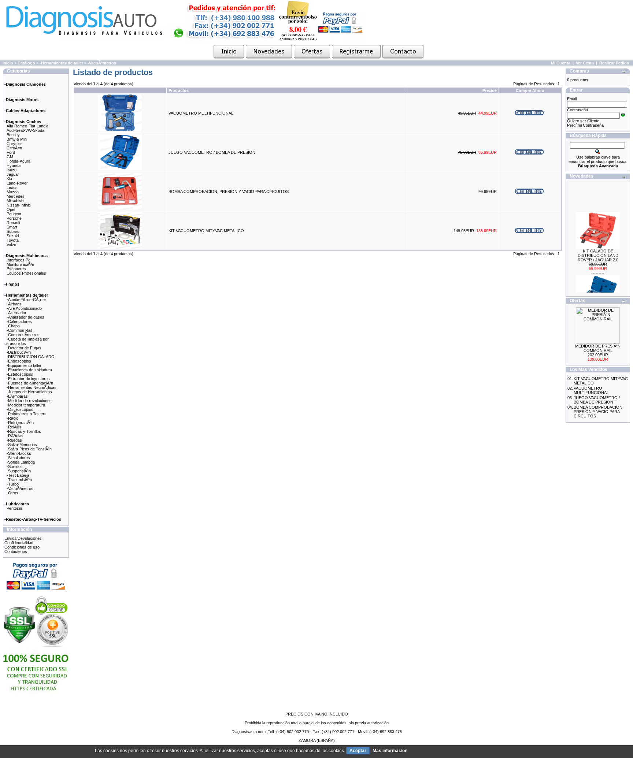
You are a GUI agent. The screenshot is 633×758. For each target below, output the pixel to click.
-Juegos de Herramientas (29, 392)
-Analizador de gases (25, 317)
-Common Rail (19, 330)
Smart (12, 227)
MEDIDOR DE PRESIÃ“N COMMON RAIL (598, 348)
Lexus (12, 187)
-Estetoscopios (20, 374)
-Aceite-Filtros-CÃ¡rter (26, 299)
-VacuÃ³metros (102, 63)
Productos (179, 90)
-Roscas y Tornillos (24, 431)
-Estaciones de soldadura (29, 370)
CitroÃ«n (14, 148)
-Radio (12, 418)
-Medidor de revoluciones (29, 400)
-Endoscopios (19, 361)
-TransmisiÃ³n (19, 480)
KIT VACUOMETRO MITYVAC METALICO (206, 230)
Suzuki (13, 236)
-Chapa (13, 326)
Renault (13, 222)
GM (10, 157)
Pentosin (14, 508)
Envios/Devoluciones (23, 538)
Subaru (13, 231)
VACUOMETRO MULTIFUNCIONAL (201, 113)
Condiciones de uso (22, 547)
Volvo (11, 244)
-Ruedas (14, 440)
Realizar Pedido (614, 63)
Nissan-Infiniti (18, 205)
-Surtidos (15, 466)
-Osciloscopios (20, 409)
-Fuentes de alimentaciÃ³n (30, 383)
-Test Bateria (18, 475)
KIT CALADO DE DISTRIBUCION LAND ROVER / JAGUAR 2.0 (598, 250)
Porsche (14, 218)
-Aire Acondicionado (24, 308)
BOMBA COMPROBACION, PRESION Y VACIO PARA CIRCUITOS (229, 191)
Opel (11, 209)
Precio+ (489, 90)
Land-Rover (17, 183)
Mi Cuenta (560, 63)
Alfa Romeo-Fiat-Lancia (27, 126)
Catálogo (26, 63)
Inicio (8, 63)
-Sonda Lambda (21, 462)
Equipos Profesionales (26, 273)
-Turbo (13, 484)
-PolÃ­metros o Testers (27, 414)
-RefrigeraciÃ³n (20, 422)
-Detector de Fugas (24, 348)
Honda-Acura (18, 161)
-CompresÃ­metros (23, 334)
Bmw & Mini (17, 139)
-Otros (12, 493)
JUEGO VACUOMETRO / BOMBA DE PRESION (212, 152)
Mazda (13, 192)
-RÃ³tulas (15, 436)
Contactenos (15, 551)
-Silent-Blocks (19, 453)
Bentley (13, 135)
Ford (11, 152)
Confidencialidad (18, 542)
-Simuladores (18, 458)
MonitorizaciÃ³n (20, 264)
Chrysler (14, 143)
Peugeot (14, 214)
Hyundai (14, 165)
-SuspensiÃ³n (19, 471)
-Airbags (14, 304)
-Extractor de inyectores (28, 378)
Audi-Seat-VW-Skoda (25, 130)
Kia (9, 179)
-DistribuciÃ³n (19, 352)
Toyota (13, 240)
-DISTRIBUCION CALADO (31, 356)
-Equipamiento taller (24, 365)
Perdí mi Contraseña (585, 125)
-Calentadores (19, 321)
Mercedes (16, 196)
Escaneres (16, 269)
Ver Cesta (585, 63)
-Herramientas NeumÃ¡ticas (31, 387)
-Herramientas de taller (61, 63)
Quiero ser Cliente (583, 121)
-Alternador (16, 313)
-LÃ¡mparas (17, 396)
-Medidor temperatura (26, 405)
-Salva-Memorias (22, 444)
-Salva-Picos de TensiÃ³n (29, 449)
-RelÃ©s (14, 427)
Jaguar (13, 174)
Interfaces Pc (18, 260)
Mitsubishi (15, 200)
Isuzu (11, 170)
